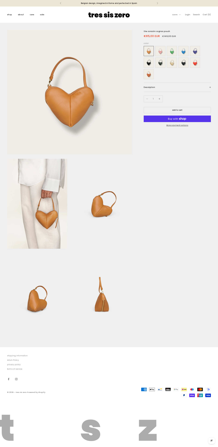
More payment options (177, 125)
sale (42, 14)
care (32, 14)
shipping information (17, 355)
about (21, 14)
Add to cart (177, 110)
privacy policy (14, 364)
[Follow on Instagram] (16, 379)
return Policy (13, 360)
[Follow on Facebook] (8, 379)
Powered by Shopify (36, 392)
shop (9, 14)
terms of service (14, 369)
